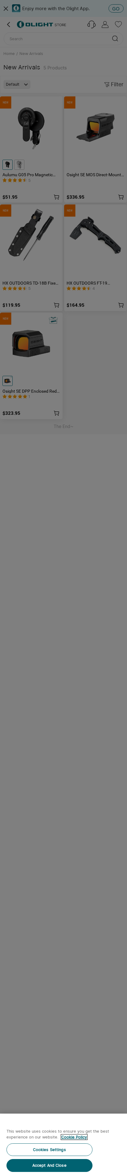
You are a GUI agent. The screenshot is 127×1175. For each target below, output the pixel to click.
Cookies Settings (49, 1149)
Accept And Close (49, 1165)
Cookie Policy (74, 1137)
